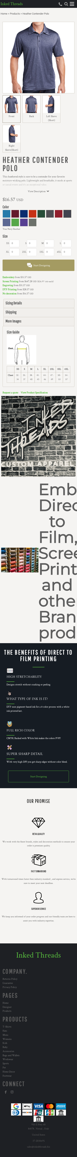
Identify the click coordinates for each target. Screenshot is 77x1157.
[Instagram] (12, 1092)
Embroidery (8, 277)
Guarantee (8, 983)
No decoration (10, 293)
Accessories (8, 1051)
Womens (7, 1039)
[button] (66, 4)
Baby (5, 1047)
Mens (5, 1035)
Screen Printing (10, 281)
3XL (41, 252)
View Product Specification (34, 392)
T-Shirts (7, 1026)
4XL (59, 252)
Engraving (8, 285)
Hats (5, 1031)
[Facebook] (5, 1092)
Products (15, 13)
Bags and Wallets (11, 1055)
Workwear (8, 1059)
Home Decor (9, 1071)
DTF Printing (10, 289)
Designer (7, 1007)
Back (31, 116)
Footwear (7, 1076)
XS (7, 243)
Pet (4, 1067)
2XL (24, 252)
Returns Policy (10, 979)
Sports (6, 1063)
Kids (5, 1043)
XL (7, 252)
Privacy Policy (10, 987)
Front (11, 116)
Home (4, 13)
